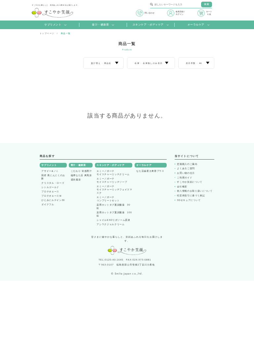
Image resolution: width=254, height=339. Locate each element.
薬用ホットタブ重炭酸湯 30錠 (113, 206)
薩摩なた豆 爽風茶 (81, 175)
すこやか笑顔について (189, 182)
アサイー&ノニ (50, 171)
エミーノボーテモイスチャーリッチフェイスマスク (114, 189)
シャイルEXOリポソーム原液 (113, 220)
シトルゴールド (50, 187)
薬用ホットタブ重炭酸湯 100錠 (114, 214)
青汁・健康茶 (100, 24)
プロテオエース (50, 191)
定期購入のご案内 (187, 164)
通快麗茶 (76, 179)
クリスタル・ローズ (52, 183)
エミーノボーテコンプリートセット (108, 199)
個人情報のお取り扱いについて (194, 191)
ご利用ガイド (184, 177)
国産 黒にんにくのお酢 (53, 177)
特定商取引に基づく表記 (191, 195)
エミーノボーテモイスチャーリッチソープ (112, 180)
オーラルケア (196, 24)
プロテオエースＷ (51, 196)
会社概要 (182, 186)
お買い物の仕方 (186, 173)
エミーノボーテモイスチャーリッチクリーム (113, 172)
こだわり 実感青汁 (81, 171)
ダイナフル (47, 204)
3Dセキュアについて (189, 200)
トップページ (47, 33)
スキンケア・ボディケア (148, 24)
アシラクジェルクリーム (110, 224)
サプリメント (52, 24)
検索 (206, 4)
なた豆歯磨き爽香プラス (150, 171)
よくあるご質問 (186, 168)
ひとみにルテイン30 (53, 200)
